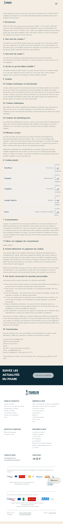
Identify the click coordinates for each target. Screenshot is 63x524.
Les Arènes (35, 447)
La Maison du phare (38, 434)
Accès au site (36, 419)
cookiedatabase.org (42, 356)
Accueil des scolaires (38, 408)
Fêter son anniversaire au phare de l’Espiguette (45, 404)
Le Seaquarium (36, 441)
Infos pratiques (36, 413)
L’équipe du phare (9, 411)
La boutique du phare (10, 413)
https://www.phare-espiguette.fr (23, 26)
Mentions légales (23, 513)
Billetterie (34, 415)
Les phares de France (38, 432)
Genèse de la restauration (11, 415)
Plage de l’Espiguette (10, 432)
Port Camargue (36, 439)
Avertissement (28, 514)
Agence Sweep (52, 513)
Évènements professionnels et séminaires (44, 406)
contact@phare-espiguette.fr (12, 460)
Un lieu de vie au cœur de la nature (14, 406)
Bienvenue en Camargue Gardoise (42, 443)
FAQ (33, 422)
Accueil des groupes (38, 411)
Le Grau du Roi (36, 436)
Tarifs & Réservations (38, 417)
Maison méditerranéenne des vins (41, 445)
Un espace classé (9, 434)
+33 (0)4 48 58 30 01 (10, 458)
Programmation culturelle (11, 408)
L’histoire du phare (9, 404)
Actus (5, 417)
